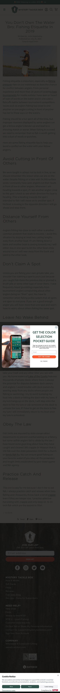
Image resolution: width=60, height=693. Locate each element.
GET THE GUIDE (44, 357)
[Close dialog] (56, 327)
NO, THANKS (44, 361)
